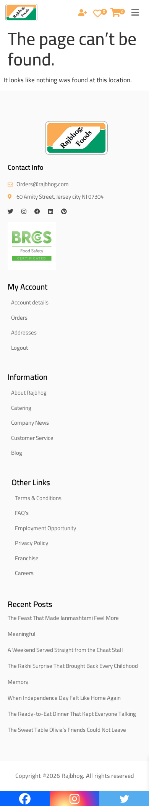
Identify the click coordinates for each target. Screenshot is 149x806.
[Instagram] (24, 211)
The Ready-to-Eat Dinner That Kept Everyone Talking (72, 713)
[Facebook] (37, 211)
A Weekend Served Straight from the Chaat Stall (65, 649)
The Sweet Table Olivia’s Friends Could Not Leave (67, 729)
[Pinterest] (64, 211)
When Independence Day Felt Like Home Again (64, 697)
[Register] (82, 13)
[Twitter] (10, 211)
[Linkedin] (50, 211)
